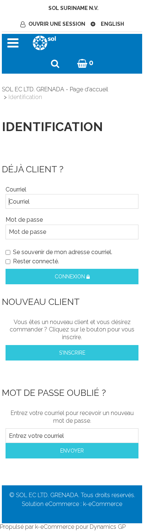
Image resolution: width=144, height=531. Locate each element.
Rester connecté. (36, 261)
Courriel (16, 189)
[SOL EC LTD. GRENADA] (44, 42)
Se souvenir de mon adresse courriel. (62, 252)
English (112, 24)
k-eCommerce (102, 503)
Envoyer (72, 451)
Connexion (70, 276)
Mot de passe (24, 219)
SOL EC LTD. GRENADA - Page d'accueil (55, 89)
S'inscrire (72, 353)
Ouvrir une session (56, 24)
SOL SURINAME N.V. (73, 8)
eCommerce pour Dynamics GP (83, 526)
